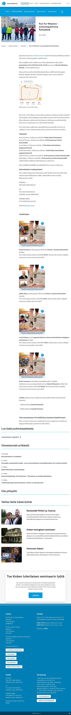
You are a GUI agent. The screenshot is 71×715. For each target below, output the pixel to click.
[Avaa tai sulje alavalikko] (34, 11)
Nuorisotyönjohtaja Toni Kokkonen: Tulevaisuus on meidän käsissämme (26, 476)
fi (66, 3)
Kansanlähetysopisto (45, 3)
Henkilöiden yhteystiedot (14, 650)
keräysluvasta (29, 205)
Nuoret (31, 3)
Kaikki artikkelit (13, 46)
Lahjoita (35, 595)
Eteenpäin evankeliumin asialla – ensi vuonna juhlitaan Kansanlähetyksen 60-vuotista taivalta (34, 463)
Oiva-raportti (11, 658)
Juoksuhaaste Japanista (10, 437)
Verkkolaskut (11, 654)
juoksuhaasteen (38, 55)
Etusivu (3, 46)
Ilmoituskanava (11, 662)
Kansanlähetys (25, 3)
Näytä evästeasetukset (14, 666)
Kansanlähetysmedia (56, 3)
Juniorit (36, 3)
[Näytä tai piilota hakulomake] (62, 11)
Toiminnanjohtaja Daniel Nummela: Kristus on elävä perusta (22, 483)
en (68, 3)
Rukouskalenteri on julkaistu (11, 456)
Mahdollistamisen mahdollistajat (12, 469)
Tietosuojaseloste (43, 696)
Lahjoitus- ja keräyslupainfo (46, 700)
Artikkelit (23, 46)
